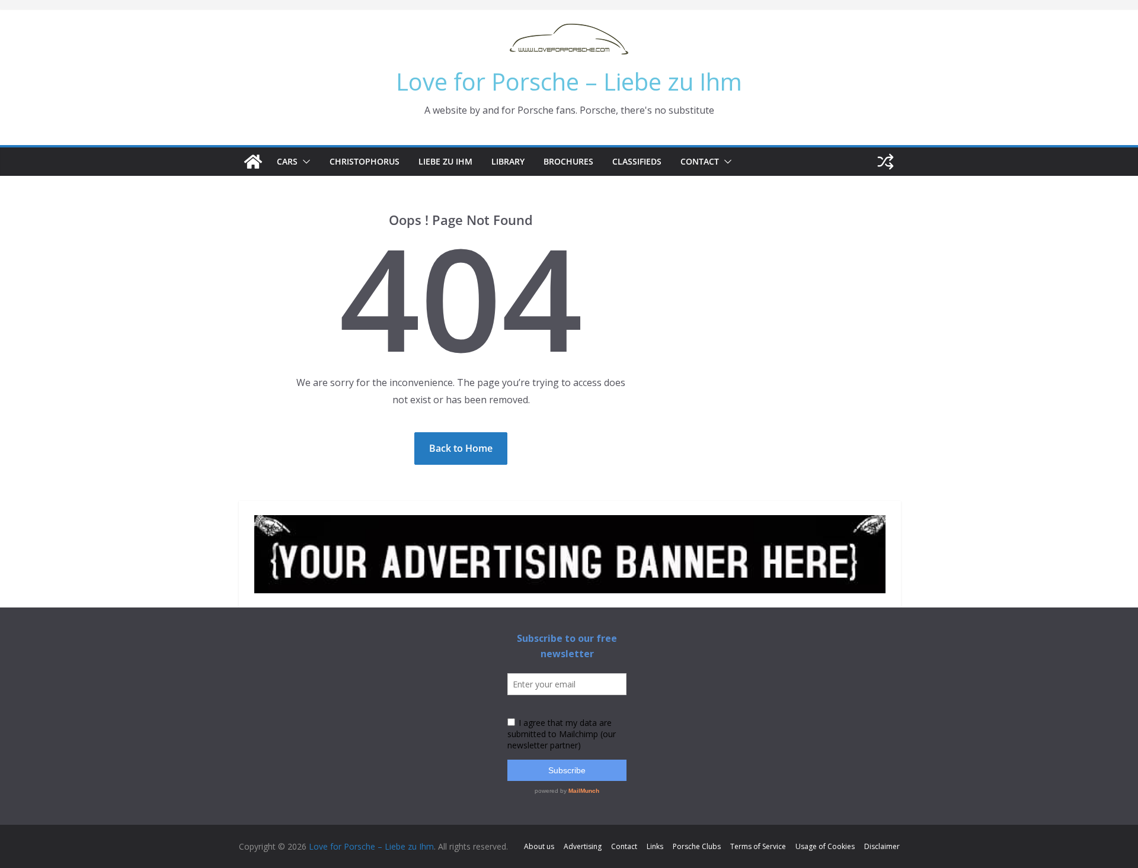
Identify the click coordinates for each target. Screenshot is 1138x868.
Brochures (568, 161)
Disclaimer (882, 846)
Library (508, 161)
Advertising (583, 846)
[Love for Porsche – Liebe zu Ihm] (253, 161)
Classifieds (636, 161)
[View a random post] (885, 161)
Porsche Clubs (697, 846)
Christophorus (364, 161)
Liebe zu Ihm (445, 161)
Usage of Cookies (825, 846)
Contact (699, 161)
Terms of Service (758, 846)
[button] (304, 161)
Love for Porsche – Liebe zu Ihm (569, 81)
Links (655, 846)
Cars (287, 161)
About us (539, 846)
